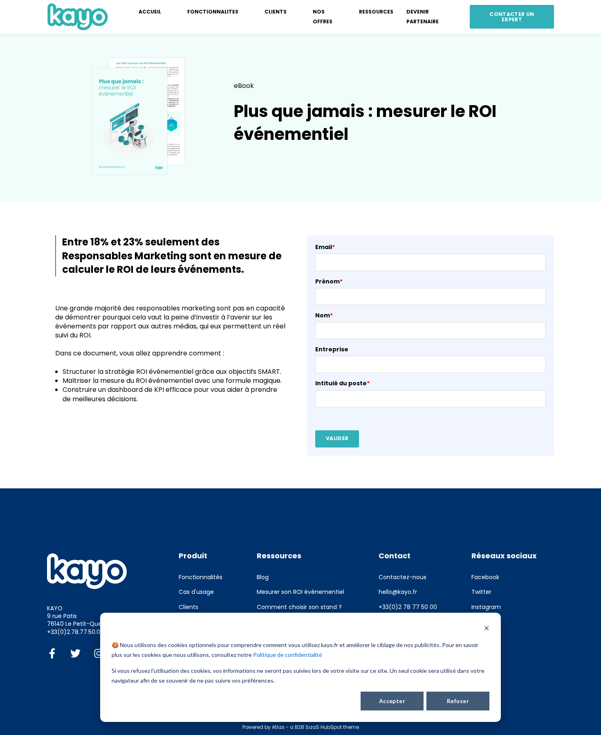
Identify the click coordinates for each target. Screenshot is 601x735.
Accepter (392, 700)
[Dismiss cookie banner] (486, 629)
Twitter (481, 592)
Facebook (485, 577)
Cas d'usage (196, 592)
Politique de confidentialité (287, 654)
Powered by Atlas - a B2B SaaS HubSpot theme (300, 727)
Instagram (486, 607)
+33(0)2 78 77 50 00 (408, 607)
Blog (263, 577)
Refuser (458, 700)
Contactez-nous (402, 577)
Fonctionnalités (200, 577)
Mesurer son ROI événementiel (300, 592)
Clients (188, 607)
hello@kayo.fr (398, 592)
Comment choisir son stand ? (299, 607)
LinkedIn (482, 621)
